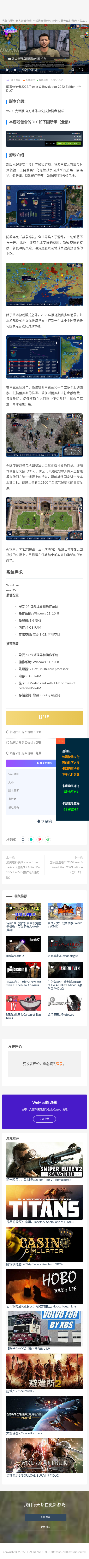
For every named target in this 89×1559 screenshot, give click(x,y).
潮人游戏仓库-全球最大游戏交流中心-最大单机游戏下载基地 (52, 21)
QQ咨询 (46, 821)
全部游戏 (30, 80)
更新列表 (46, 1527)
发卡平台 (71, 791)
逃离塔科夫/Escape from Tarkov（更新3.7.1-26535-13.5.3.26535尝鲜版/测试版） (23, 870)
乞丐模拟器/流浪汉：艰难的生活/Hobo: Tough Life (41, 1306)
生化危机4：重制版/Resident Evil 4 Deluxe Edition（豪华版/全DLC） (65, 986)
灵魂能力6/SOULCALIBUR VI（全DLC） (33, 1475)
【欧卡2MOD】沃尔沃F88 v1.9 (28, 1348)
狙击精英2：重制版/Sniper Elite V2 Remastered (38, 1179)
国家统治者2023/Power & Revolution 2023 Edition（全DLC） (66, 867)
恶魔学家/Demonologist (63, 956)
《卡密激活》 (70, 809)
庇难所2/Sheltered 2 (20, 1391)
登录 (59, 1064)
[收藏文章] (23, 839)
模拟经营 (43, 80)
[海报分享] (48, 839)
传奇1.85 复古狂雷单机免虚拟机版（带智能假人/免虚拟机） (23, 927)
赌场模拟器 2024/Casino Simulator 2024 (34, 1264)
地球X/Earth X (15, 956)
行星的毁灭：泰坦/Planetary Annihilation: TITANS (40, 1222)
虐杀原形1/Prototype (61, 1014)
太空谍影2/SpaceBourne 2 (24, 1433)
